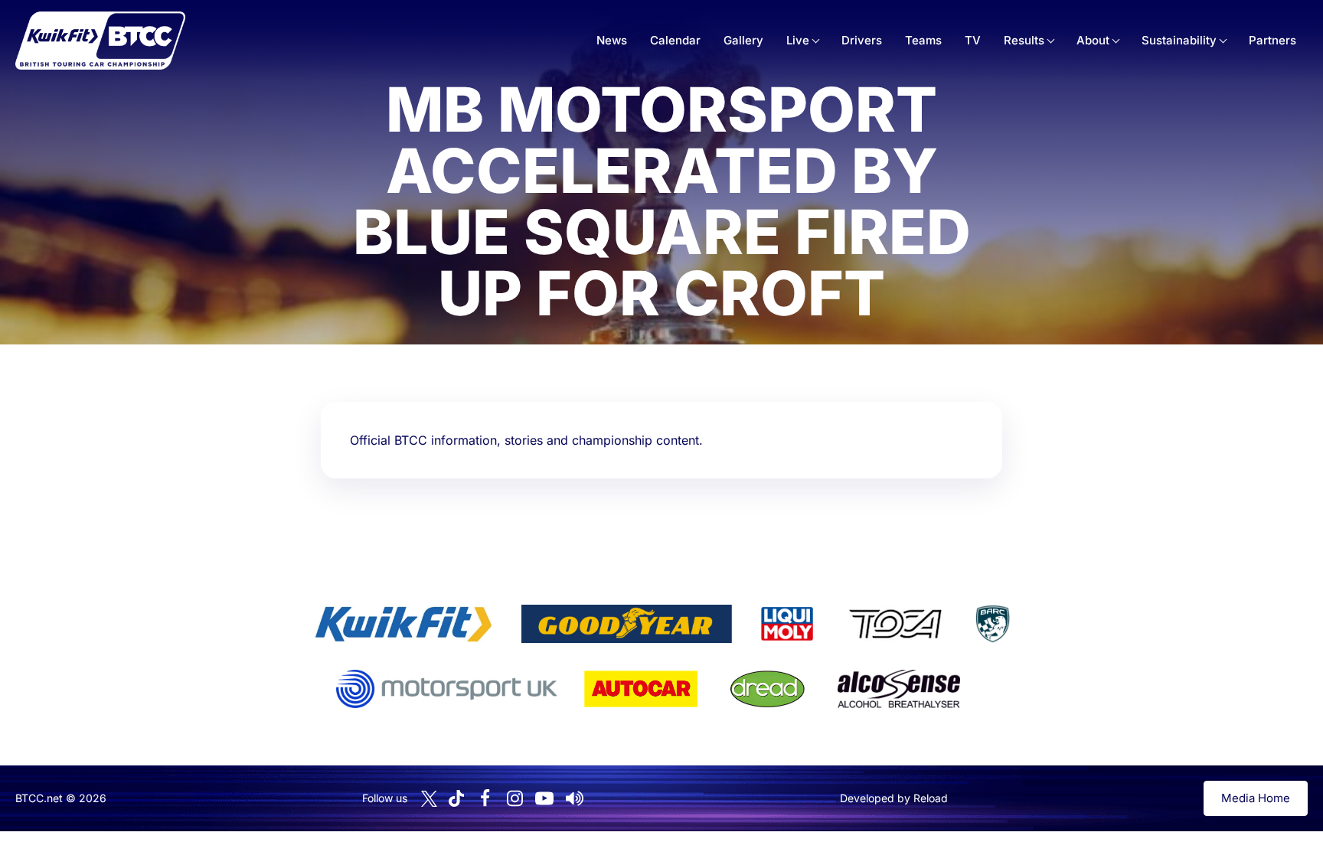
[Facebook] (484, 798)
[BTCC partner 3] (787, 624)
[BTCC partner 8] (767, 689)
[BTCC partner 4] (895, 624)
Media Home (1255, 798)
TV (973, 40)
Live (797, 40)
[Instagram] (514, 798)
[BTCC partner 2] (626, 624)
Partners (1272, 40)
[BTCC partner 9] (899, 689)
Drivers (861, 40)
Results (1024, 40)
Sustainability (1179, 40)
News (611, 40)
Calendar (675, 40)
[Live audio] (574, 798)
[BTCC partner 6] (446, 689)
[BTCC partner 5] (992, 624)
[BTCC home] (100, 40)
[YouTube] (544, 798)
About (1092, 40)
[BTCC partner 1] (403, 624)
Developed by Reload (894, 797)
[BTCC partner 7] (640, 689)
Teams (923, 40)
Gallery (743, 40)
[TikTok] (456, 799)
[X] (429, 799)
